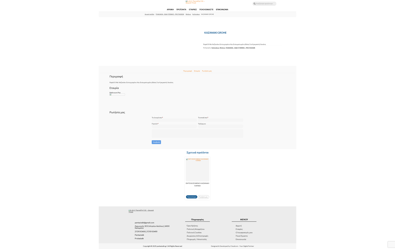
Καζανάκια (196, 14)
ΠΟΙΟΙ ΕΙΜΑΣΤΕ (206, 9)
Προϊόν (155, 124)
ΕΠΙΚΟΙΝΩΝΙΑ (222, 9)
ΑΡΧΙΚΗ (170, 9)
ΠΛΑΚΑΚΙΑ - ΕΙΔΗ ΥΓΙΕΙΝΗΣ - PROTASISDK (170, 14)
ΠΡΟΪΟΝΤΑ (181, 9)
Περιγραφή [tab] (187, 71)
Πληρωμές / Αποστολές (197, 239)
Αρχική (239, 226)
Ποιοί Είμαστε (242, 236)
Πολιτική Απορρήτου (195, 229)
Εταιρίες (239, 229)
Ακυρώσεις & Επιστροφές (197, 236)
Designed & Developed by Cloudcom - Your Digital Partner (232, 246)
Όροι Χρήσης (192, 226)
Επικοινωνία (241, 239)
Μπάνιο (188, 14)
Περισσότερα (191, 197)
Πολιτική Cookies (194, 232)
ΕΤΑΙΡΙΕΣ (193, 9)
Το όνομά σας (157, 117)
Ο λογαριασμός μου (244, 232)
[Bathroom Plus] (197, 101)
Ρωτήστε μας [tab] (207, 71)
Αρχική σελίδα (149, 14)
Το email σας (202, 117)
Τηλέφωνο (202, 124)
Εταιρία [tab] (197, 71)
